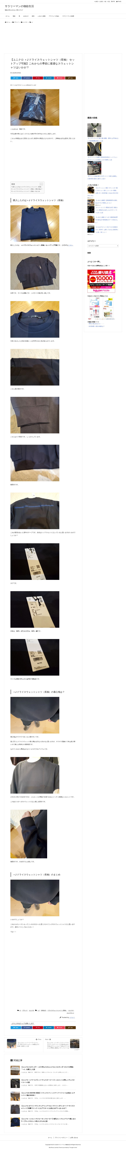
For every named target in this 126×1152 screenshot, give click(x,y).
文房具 (101, 1)
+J (32, 22)
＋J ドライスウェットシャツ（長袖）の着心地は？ (27, 189)
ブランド (16, 22)
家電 (96, 1)
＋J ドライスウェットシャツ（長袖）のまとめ (26, 191)
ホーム (8, 22)
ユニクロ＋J (70, 1013)
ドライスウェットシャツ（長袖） (57, 1010)
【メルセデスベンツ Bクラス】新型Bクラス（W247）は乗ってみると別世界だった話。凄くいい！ (106, 229)
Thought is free (73, 1147)
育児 (109, 1)
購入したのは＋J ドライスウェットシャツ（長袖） (27, 187)
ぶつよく (72, 1017)
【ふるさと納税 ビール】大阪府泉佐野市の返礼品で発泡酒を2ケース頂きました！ (106, 219)
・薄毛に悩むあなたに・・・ (95, 323)
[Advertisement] (59, 39)
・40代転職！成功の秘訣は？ (96, 326)
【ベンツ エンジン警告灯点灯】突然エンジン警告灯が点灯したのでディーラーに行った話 (106, 210)
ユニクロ (25, 22)
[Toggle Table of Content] (40, 184)
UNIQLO (43, 1010)
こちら (70, 245)
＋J (38, 1010)
